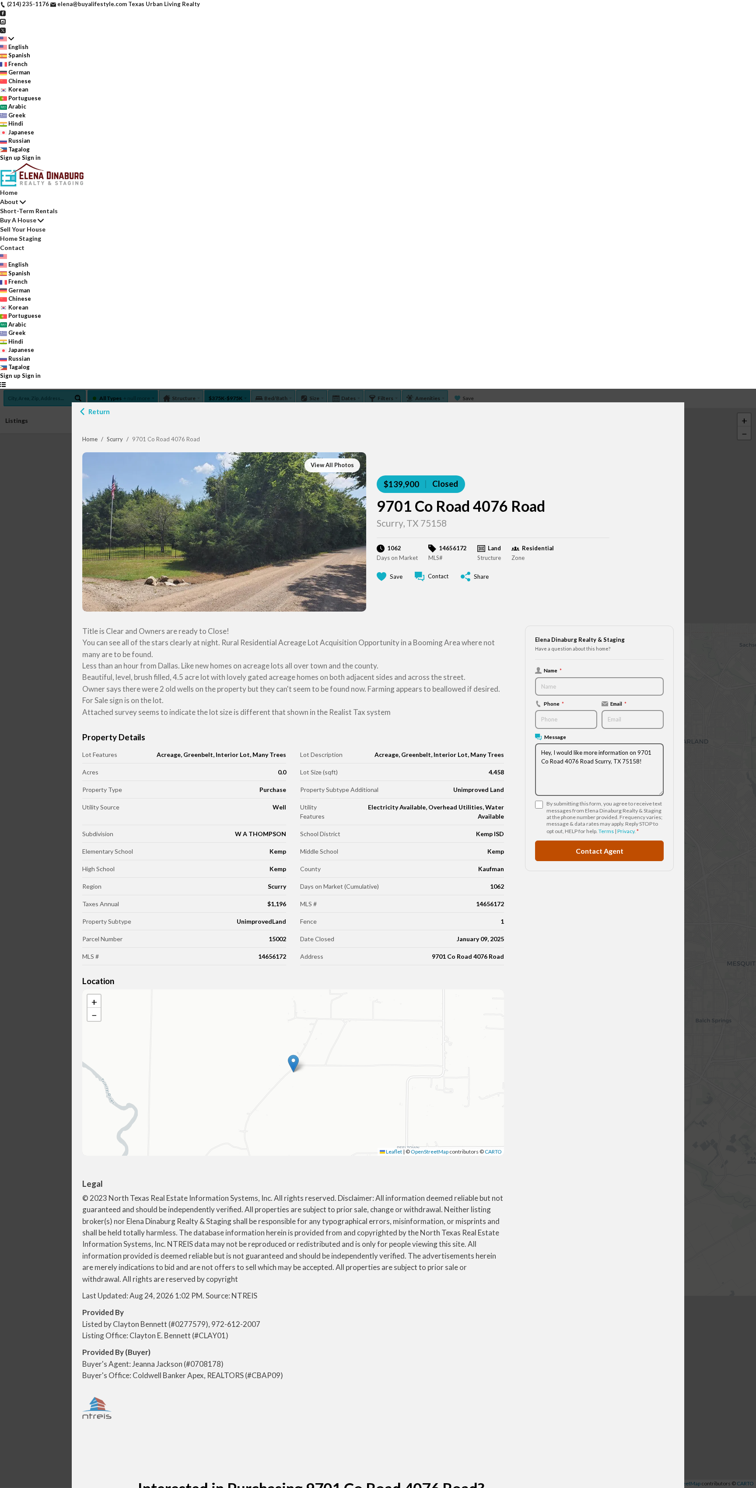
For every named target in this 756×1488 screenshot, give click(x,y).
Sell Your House (23, 229)
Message (555, 737)
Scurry (115, 439)
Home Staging (20, 238)
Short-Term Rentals (29, 211)
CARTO (493, 1151)
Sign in (31, 157)
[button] (293, 1064)
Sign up (10, 157)
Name (553, 670)
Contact (12, 247)
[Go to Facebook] (3, 12)
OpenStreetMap (429, 1151)
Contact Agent (599, 851)
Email (618, 703)
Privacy (625, 831)
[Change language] (7, 38)
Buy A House (18, 220)
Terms (606, 831)
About (9, 201)
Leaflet (393, 1151)
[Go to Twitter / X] (3, 29)
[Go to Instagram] (3, 21)
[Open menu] (3, 384)
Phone (554, 703)
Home (90, 439)
